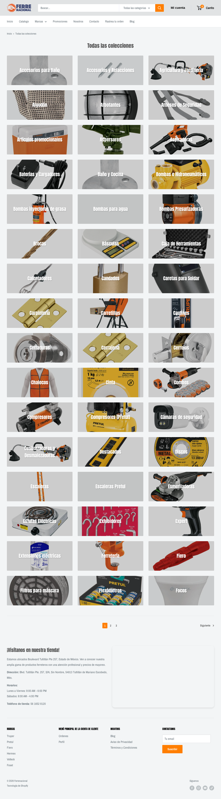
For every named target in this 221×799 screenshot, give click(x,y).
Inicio (10, 21)
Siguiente (205, 625)
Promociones (60, 21)
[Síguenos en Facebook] (192, 787)
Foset (10, 765)
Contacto (94, 21)
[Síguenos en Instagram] (198, 787)
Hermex (11, 753)
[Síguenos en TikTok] (211, 787)
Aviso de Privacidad (121, 742)
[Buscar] (159, 8)
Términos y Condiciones (123, 747)
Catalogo (24, 21)
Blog (132, 21)
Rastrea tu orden (114, 21)
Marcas (39, 21)
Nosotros (78, 21)
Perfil (61, 742)
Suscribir (172, 749)
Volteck (11, 759)
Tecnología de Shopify (17, 785)
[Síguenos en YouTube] (205, 787)
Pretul (10, 742)
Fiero (10, 747)
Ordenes (63, 736)
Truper (10, 736)
